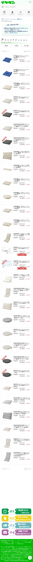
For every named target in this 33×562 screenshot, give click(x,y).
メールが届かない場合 (8, 543)
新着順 (16, 45)
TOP (2, 19)
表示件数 (26, 45)
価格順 (6, 45)
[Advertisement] (16, 488)
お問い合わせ (24, 28)
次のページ (27, 51)
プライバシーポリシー (22, 540)
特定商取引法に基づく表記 (7, 540)
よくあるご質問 (27, 542)
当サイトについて (16, 542)
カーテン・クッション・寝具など (13, 19)
